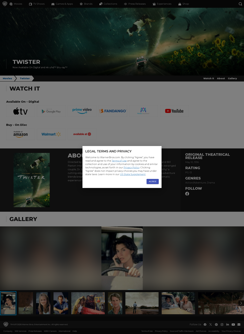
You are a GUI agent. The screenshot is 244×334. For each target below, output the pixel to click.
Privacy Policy (131, 167)
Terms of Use (119, 160)
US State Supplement (133, 174)
